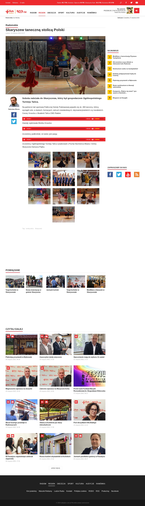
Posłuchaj (105, 491)
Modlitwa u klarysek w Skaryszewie (95, 291)
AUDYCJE (81, 13)
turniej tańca (30, 228)
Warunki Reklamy (45, 491)
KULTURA (70, 13)
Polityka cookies (80, 491)
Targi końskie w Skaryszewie (12, 291)
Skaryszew (38, 228)
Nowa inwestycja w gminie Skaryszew (33, 291)
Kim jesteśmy (32, 491)
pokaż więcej (55, 468)
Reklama (15, 2)
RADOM (33, 13)
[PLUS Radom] (16, 13)
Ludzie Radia (59, 491)
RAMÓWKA (92, 13)
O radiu (22, 2)
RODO (91, 491)
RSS (97, 491)
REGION (42, 13)
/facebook (115, 491)
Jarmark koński (52, 290)
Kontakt (8, 2)
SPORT (61, 13)
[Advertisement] (64, 244)
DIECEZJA (51, 13)
